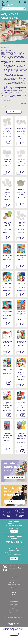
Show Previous (14, 112)
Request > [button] (14, 558)
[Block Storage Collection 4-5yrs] (21, 153)
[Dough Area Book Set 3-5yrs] (7, 276)
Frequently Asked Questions (14, 586)
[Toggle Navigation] (25, 2)
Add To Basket (8, 142)
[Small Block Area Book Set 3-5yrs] (21, 334)
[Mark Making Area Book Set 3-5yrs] (21, 304)
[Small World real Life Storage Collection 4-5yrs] (21, 121)
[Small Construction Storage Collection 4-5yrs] (7, 182)
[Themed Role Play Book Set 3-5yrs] (21, 395)
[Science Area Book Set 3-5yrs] (21, 276)
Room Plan (19, 95)
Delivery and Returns (14, 580)
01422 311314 (14, 541)
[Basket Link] (18, 2)
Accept (15, 634)
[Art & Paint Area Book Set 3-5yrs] (7, 334)
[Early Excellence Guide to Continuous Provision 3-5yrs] (7, 425)
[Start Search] (24, 8)
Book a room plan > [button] (15, 502)
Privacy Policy (14, 587)
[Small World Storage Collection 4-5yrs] (7, 121)
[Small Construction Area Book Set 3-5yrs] (21, 362)
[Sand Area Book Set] (21, 248)
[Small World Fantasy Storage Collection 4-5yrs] (7, 153)
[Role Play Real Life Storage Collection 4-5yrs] (21, 182)
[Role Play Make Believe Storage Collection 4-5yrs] (7, 215)
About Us (14, 594)
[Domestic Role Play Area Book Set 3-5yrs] (7, 395)
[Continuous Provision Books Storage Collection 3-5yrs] (21, 215)
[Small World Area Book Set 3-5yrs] (7, 362)
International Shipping (14, 582)
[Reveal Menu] (25, 2)
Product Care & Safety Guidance (14, 584)
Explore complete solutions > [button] (15, 477)
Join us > (14, 531)
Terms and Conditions (14, 578)
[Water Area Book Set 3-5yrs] (7, 248)
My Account (14, 577)
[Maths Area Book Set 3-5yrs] (7, 304)
